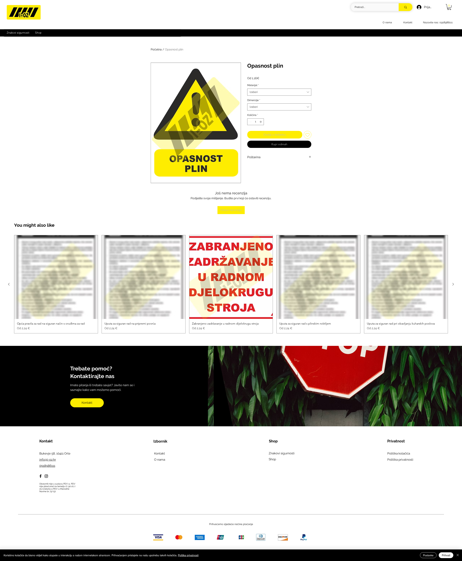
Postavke (428, 555)
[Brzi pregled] (56, 277)
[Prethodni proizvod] (9, 284)
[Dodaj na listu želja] (307, 134)
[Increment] (261, 122)
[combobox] (279, 92)
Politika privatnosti (400, 459)
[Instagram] (46, 476)
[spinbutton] (255, 122)
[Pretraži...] (405, 7)
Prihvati (446, 555)
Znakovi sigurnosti (282, 453)
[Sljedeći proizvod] (453, 284)
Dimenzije (253, 100)
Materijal (253, 85)
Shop (272, 459)
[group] (231, 284)
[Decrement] (250, 122)
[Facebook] (40, 476)
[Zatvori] (458, 555)
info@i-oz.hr (47, 459)
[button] (449, 7)
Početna (156, 49)
